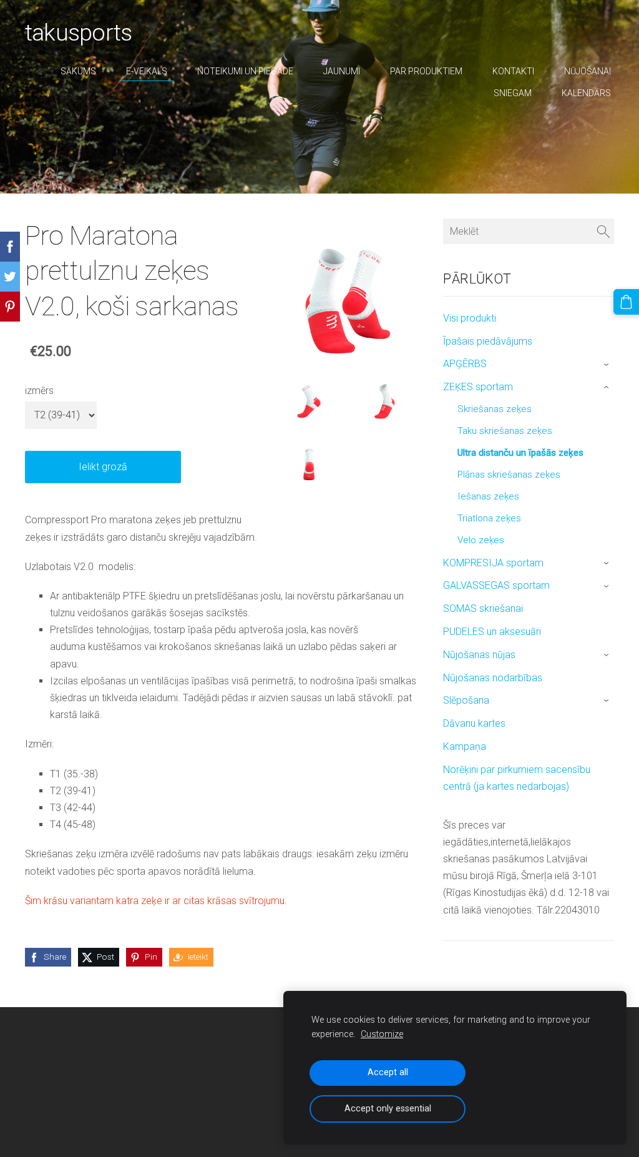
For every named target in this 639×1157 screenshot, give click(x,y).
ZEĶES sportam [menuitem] (478, 387)
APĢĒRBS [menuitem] (465, 364)
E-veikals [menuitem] (146, 71)
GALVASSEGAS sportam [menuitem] (496, 585)
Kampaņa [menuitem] (464, 746)
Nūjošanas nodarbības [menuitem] (492, 678)
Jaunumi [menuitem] (341, 71)
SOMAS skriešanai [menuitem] (483, 608)
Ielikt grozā (103, 467)
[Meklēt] (603, 231)
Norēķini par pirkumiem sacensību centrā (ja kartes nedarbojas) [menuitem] (516, 778)
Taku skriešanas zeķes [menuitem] (504, 430)
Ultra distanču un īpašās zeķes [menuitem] (520, 452)
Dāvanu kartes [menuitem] (474, 723)
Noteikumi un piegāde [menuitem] (245, 71)
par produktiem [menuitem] (426, 71)
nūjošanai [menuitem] (587, 71)
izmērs (39, 390)
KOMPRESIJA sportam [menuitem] (493, 563)
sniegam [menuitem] (513, 93)
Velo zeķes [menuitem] (480, 540)
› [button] (607, 365)
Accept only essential (387, 1108)
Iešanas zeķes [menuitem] (488, 496)
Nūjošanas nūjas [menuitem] (479, 655)
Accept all (388, 1072)
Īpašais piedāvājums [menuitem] (487, 341)
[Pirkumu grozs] (626, 302)
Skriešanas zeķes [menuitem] (494, 409)
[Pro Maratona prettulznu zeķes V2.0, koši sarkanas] (308, 399)
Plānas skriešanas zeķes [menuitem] (508, 474)
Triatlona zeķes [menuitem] (489, 518)
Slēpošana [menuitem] (466, 700)
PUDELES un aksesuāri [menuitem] (492, 632)
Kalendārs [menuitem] (586, 93)
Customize (382, 1034)
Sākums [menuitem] (78, 71)
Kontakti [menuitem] (513, 71)
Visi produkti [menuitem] (469, 318)
